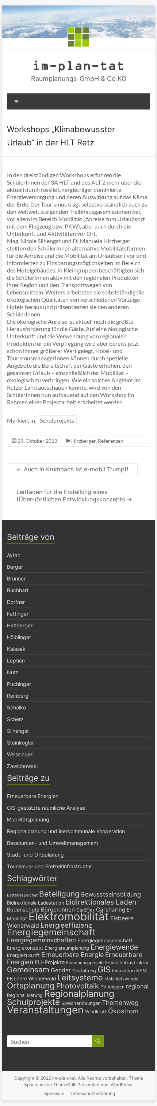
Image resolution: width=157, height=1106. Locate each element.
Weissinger (19, 754)
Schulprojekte (57, 420)
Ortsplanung (31, 985)
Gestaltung (84, 970)
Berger (15, 567)
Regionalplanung (79, 993)
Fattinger (17, 613)
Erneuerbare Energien (32, 796)
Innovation (123, 970)
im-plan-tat (78, 65)
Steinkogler (20, 742)
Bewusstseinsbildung (111, 894)
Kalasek (16, 649)
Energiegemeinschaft (51, 932)
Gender (61, 970)
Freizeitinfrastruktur (127, 962)
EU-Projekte (50, 962)
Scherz (15, 719)
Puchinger (19, 684)
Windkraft (96, 1011)
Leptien (16, 660)
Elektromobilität (68, 916)
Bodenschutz (23, 909)
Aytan (13, 555)
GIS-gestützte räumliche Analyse (46, 808)
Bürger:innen (58, 909)
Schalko (16, 707)
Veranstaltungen (45, 1010)
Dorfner (16, 602)
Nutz (13, 672)
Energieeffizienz (66, 925)
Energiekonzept (25, 948)
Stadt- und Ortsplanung (35, 854)
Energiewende (114, 947)
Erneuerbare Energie (72, 954)
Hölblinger (19, 637)
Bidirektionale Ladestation (35, 903)
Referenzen (110, 441)
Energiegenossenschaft (105, 940)
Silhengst (18, 731)
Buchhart (17, 590)
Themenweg (120, 1002)
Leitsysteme (80, 977)
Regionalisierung (25, 995)
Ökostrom (123, 1011)
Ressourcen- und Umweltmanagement (52, 843)
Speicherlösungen (80, 1003)
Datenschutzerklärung (92, 1093)
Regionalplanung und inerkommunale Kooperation (66, 831)
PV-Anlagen (112, 987)
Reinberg (17, 696)
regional (137, 986)
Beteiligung (59, 893)
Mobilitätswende (121, 978)
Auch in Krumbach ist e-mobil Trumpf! (72, 469)
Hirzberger (83, 441)
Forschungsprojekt (85, 962)
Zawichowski (22, 766)
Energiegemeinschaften (41, 940)
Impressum (53, 1093)
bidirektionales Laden (100, 902)
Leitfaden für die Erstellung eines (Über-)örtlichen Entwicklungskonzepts (74, 495)
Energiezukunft (23, 955)
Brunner (16, 578)
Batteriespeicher (22, 895)
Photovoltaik (77, 985)
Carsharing (110, 909)
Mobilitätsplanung (28, 819)
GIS (104, 969)
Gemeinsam (28, 969)
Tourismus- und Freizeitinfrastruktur (49, 866)
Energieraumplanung (67, 948)
